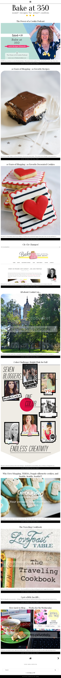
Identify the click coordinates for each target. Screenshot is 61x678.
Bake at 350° (32, 673)
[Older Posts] (58, 658)
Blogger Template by (30, 676)
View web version (30, 664)
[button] (30, 2)
